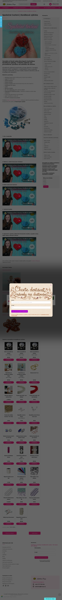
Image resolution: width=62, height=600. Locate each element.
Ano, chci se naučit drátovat (19, 311)
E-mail (12, 305)
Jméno (12, 300)
